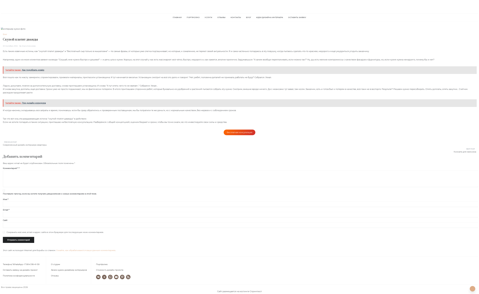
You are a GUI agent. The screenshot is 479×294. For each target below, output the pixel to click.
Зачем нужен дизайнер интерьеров (69, 270)
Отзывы (221, 17)
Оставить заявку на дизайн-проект (20, 270)
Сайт (5, 220)
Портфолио (193, 17)
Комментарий (10, 168)
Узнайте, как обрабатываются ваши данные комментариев (85, 250)
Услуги (208, 17)
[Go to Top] (472, 289)
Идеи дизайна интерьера (269, 17)
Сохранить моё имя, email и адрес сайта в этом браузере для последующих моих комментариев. (55, 232)
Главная (177, 17)
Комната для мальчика (465, 152)
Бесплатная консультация (239, 132)
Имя (5, 199)
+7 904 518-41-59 (31, 264)
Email (6, 210)
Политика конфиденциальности (19, 276)
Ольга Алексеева (29, 46)
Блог (248, 17)
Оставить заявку (297, 17)
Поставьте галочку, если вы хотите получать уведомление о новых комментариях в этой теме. (50, 194)
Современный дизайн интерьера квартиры (25, 145)
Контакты (236, 17)
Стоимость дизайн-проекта (109, 270)
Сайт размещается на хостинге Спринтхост (239, 291)
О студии (55, 264)
